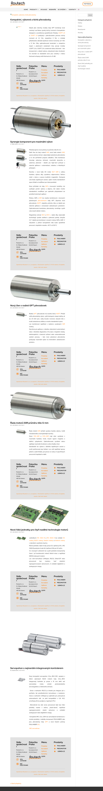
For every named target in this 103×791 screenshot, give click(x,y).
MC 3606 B (51, 538)
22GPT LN (61, 33)
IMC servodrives (34, 728)
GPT (35, 314)
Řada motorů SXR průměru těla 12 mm (29, 422)
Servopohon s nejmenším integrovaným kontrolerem (36, 668)
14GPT (58, 314)
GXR (63, 152)
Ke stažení (62, 9)
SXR (47, 152)
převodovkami (42, 200)
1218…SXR (36, 436)
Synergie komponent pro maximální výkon (31, 141)
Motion (80, 26)
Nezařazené (81, 29)
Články (80, 23)
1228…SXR (45, 436)
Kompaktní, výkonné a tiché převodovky (30, 19)
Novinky (21, 22)
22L (38, 724)
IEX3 (43, 215)
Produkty (33, 9)
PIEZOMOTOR (61, 72)
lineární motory (48, 540)
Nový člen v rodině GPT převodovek (28, 305)
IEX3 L (49, 215)
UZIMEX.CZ (61, 75)
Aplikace (44, 9)
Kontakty (72, 9)
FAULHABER (61, 69)
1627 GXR (55, 172)
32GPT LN (34, 35)
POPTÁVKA (87, 4)
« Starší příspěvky (15, 783)
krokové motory (60, 540)
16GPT (39, 203)
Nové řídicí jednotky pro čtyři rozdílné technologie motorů (39, 529)
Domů (26, 9)
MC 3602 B (41, 538)
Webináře (52, 9)
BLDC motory (38, 540)
